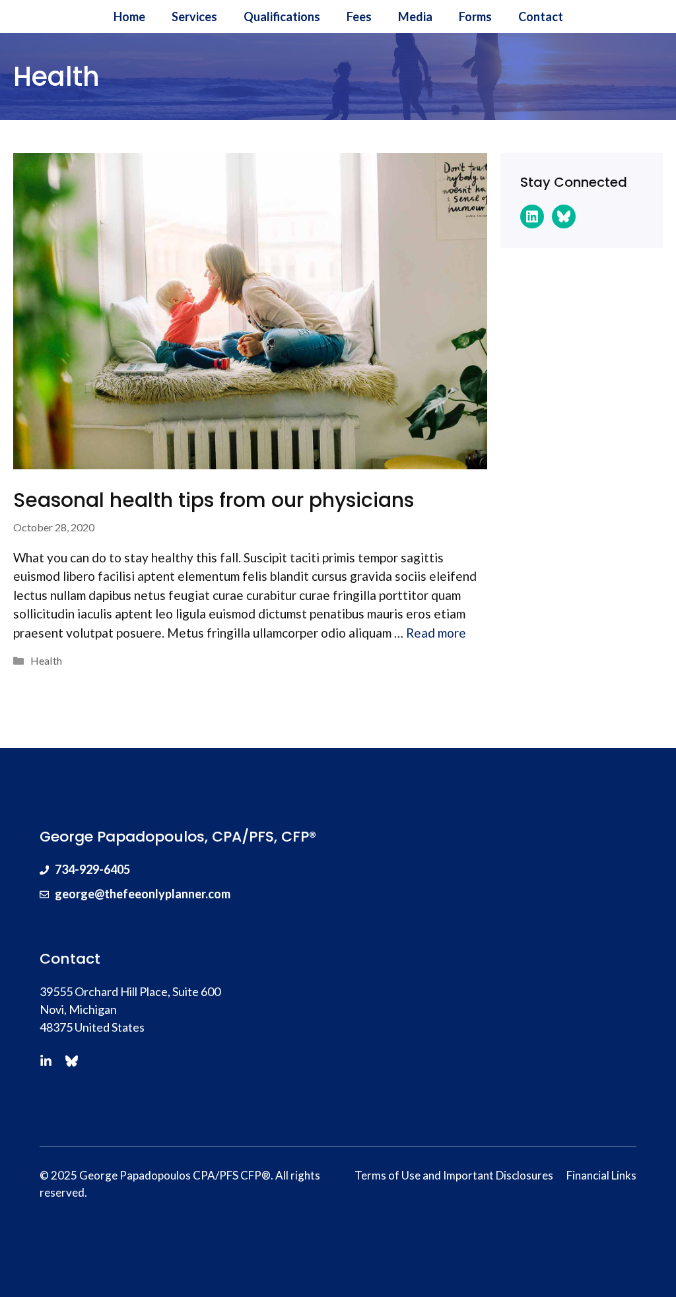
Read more (436, 632)
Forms (475, 16)
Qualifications (282, 16)
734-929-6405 (92, 869)
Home (129, 16)
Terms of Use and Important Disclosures (454, 1175)
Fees (359, 16)
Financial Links (601, 1175)
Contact (540, 16)
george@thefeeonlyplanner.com (142, 893)
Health (46, 660)
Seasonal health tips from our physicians (213, 500)
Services (194, 16)
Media (415, 16)
